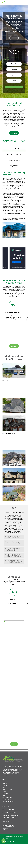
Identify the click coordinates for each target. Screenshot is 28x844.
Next (14, 87)
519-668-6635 (10, 810)
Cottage (14, 80)
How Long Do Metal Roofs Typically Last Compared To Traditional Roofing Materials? (14, 555)
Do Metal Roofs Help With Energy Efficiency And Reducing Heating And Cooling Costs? (14, 561)
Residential (14, 63)
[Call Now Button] (3, 841)
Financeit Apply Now (8, 801)
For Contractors (7, 799)
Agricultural (14, 75)
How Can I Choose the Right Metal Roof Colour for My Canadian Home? (13, 549)
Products (5, 785)
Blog (4, 795)
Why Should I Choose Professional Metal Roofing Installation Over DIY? (13, 543)
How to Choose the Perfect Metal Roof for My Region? (13, 537)
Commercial (14, 69)
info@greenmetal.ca (11, 813)
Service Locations (7, 789)
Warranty (5, 793)
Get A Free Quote (7, 797)
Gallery (4, 787)
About (4, 791)
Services (5, 783)
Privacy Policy (5, 838)
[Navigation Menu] (26, 2)
